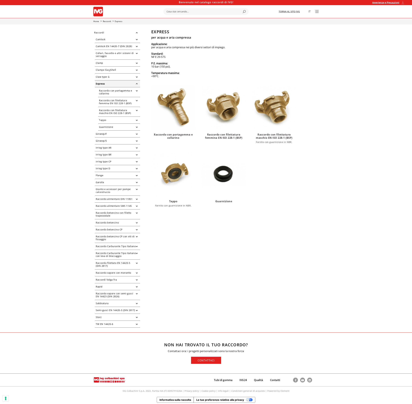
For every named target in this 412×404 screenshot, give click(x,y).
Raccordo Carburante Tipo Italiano (116, 246)
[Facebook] (295, 380)
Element (285, 390)
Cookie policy (208, 390)
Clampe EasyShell (106, 69)
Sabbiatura (102, 303)
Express (100, 83)
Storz (99, 317)
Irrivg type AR (104, 147)
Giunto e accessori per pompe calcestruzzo (113, 191)
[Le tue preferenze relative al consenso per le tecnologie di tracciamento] (6, 398)
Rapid (99, 286)
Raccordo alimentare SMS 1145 (114, 205)
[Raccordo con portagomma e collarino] (173, 107)
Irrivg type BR (104, 154)
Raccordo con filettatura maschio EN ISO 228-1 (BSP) (115, 112)
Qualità (258, 380)
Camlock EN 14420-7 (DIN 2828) (114, 46)
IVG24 (243, 380)
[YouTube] (302, 380)
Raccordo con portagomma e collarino (115, 92)
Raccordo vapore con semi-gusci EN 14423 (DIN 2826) (114, 295)
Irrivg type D (103, 168)
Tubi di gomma (223, 380)
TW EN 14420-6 (104, 324)
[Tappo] (173, 174)
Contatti (275, 380)
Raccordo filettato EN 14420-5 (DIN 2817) (113, 264)
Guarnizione (106, 126)
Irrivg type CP (103, 161)
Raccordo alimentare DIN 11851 (114, 198)
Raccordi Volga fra (106, 279)
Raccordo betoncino (107, 222)
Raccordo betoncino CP (109, 229)
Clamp (99, 62)
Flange (99, 175)
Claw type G (102, 76)
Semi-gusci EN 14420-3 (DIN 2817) (115, 310)
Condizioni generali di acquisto (248, 390)
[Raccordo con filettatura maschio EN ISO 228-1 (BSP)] (274, 107)
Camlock (100, 39)
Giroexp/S (101, 140)
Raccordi (99, 32)
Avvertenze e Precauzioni (385, 2)
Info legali (223, 390)
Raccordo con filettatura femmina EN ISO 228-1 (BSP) (115, 102)
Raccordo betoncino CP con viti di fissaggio (115, 238)
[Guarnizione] (224, 174)
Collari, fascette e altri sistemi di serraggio (115, 55)
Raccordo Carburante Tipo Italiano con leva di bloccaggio (116, 255)
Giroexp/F (101, 133)
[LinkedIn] (309, 380)
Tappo (102, 120)
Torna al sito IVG (289, 11)
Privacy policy (191, 390)
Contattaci (206, 360)
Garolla (100, 182)
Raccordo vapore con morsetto (113, 272)
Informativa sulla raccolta (175, 399)
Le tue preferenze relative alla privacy (220, 399)
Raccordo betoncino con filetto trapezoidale (113, 214)
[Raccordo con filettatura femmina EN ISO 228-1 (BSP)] (224, 107)
